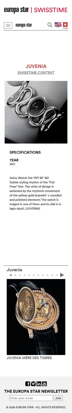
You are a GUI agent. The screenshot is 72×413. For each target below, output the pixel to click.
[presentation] (10, 275)
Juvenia (14, 269)
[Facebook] (27, 383)
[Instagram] (33, 383)
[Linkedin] (38, 383)
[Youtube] (44, 383)
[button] (15, 275)
